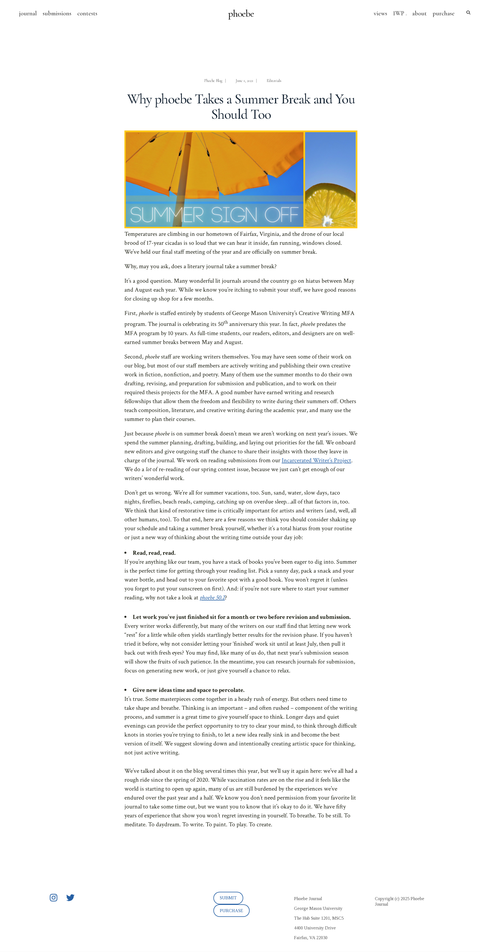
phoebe (241, 14)
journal (28, 13)
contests (87, 13)
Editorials (274, 80)
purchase (444, 13)
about (419, 13)
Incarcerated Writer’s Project (316, 460)
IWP (398, 13)
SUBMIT (228, 897)
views (380, 13)
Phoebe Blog (213, 80)
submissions (57, 13)
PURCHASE (231, 910)
